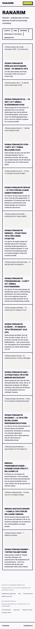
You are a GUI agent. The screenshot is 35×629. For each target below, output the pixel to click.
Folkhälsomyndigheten (9, 593)
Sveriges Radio (6, 612)
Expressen (16, 610)
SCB (19, 593)
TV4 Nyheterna (6, 610)
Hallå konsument (7, 596)
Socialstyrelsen (28, 593)
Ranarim (8, 3)
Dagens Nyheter (27, 610)
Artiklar (27, 3)
